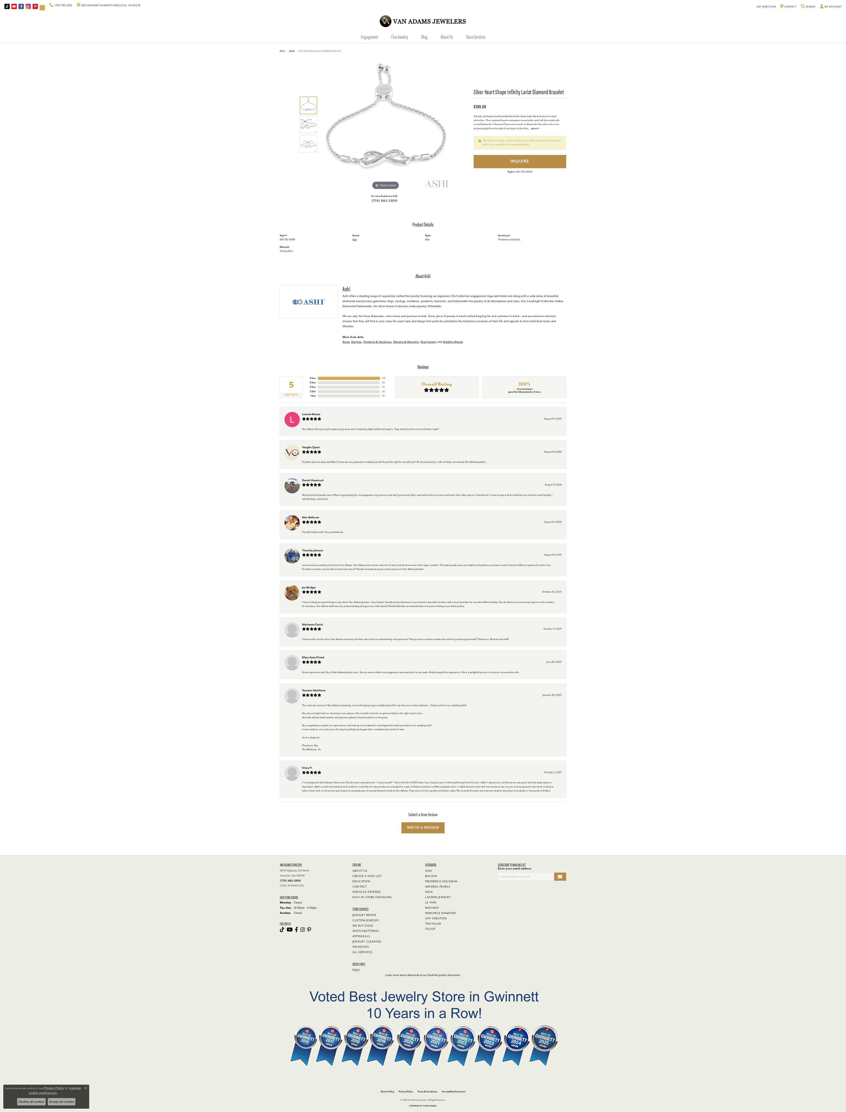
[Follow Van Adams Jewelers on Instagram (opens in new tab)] (28, 6)
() (384, 378)
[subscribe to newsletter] (560, 877)
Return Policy (387, 1091)
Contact (359, 886)
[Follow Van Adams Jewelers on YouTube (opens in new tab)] (42, 7)
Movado (432, 908)
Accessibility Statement (454, 1091)
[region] (385, 124)
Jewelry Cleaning (366, 941)
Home (282, 51)
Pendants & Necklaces (378, 342)
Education (361, 881)
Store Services (475, 36)
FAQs (356, 970)
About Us (447, 36)
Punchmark (429, 1106)
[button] (808, 7)
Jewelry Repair (364, 915)
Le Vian (430, 902)
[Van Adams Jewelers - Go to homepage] (423, 21)
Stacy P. (307, 768)
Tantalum (433, 923)
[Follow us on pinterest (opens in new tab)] (35, 6)
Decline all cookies (31, 1101)
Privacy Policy (406, 1091)
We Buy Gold (362, 925)
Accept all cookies (61, 1101)
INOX (429, 892)
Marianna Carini (312, 624)
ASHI (428, 871)
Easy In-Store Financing (372, 897)
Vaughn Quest (311, 447)
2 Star (313, 391)
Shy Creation (436, 918)
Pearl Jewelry (428, 342)
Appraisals (361, 936)
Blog (424, 36)
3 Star (313, 387)
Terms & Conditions (427, 1091)
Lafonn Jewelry (438, 897)
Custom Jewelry (365, 920)
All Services (362, 952)
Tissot (430, 929)
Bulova (431, 876)
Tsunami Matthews (314, 690)
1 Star (313, 395)
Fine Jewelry (399, 36)
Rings (346, 342)
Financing (360, 947)
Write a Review (423, 827)
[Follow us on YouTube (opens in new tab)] (14, 6)
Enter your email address (514, 868)
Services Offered (366, 892)
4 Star (313, 382)
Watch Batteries (365, 931)
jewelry (292, 51)
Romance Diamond (440, 913)
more (534, 128)
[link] (60, 5)
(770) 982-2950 (384, 201)
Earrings (356, 342)
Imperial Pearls (437, 886)
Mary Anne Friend (313, 657)
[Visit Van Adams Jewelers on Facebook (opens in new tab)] (21, 6)
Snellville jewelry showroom (444, 975)
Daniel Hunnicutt (313, 480)
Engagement (369, 36)
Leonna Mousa (311, 414)
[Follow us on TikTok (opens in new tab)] (7, 6)
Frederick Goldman (441, 881)
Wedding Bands (453, 342)
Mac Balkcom (310, 517)
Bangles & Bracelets (406, 342)
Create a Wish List (367, 876)
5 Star (313, 378)
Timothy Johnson (312, 550)
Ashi (354, 239)
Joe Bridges (309, 587)
